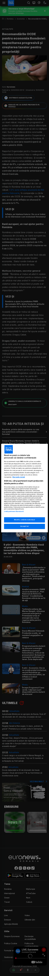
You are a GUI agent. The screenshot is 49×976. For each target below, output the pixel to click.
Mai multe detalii (18, 477)
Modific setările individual (24, 520)
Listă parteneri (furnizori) (14, 511)
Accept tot (24, 526)
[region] (24, 488)
